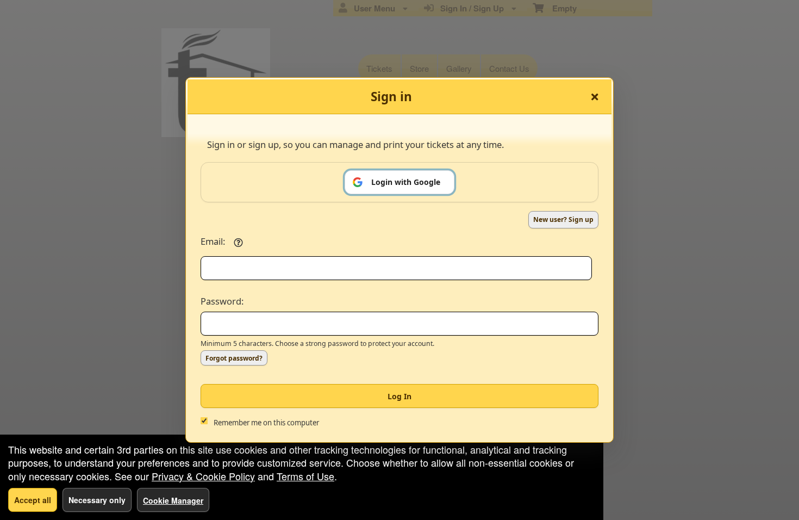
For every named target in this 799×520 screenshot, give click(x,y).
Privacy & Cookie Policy (203, 476)
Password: (222, 301)
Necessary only (97, 499)
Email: (213, 241)
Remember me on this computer (266, 423)
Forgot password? (234, 358)
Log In (399, 396)
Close (594, 97)
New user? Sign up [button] (563, 219)
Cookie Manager (173, 500)
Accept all (32, 499)
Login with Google (405, 182)
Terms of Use (305, 476)
